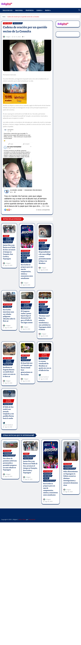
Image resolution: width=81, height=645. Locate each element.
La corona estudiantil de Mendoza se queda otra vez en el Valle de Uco (45, 365)
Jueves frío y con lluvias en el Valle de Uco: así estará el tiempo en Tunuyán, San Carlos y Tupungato (9, 252)
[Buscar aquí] (79, 10)
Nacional (19, 10)
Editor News (22, 519)
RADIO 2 (48, 10)
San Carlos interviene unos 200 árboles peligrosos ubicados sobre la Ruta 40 (9, 315)
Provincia (30, 10)
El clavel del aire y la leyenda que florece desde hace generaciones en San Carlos (26, 369)
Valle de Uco (7, 10)
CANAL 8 (39, 10)
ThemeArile (32, 519)
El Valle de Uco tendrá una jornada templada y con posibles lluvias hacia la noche (8, 413)
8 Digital (8, 37)
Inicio (3, 16)
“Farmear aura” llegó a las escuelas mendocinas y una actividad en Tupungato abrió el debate (45, 323)
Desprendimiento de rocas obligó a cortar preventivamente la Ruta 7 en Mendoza (45, 257)
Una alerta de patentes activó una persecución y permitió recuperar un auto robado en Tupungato (10, 464)
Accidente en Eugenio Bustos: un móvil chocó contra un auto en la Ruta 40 (9, 372)
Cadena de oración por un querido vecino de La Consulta (23, 16)
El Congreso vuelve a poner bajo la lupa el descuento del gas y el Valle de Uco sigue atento (27, 317)
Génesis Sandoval (44, 377)
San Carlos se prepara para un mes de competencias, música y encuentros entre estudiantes (27, 271)
